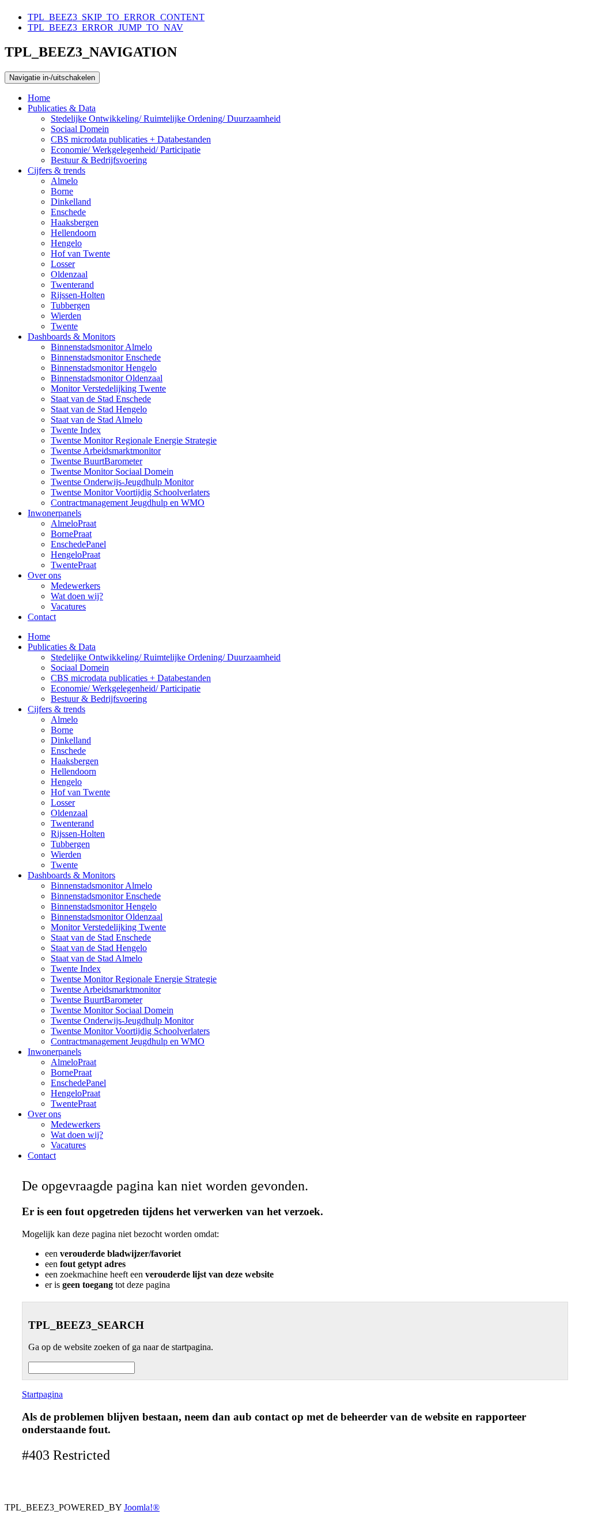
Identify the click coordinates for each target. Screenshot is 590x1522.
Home (39, 98)
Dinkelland (71, 201)
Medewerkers (75, 586)
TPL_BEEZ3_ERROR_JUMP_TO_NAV (105, 27)
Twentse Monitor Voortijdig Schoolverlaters (130, 492)
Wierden (66, 316)
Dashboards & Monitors (71, 336)
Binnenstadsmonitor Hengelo (104, 368)
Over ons (44, 575)
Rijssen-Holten (78, 295)
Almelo (64, 181)
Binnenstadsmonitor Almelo (101, 347)
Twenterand (72, 285)
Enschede (68, 212)
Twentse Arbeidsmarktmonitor (106, 451)
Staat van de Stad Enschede (101, 399)
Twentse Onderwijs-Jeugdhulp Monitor (122, 482)
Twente (64, 326)
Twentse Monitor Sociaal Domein (112, 471)
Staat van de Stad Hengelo (99, 409)
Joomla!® (142, 1507)
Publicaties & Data (62, 108)
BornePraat (71, 534)
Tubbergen (70, 305)
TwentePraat (73, 565)
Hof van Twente (80, 253)
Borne (62, 191)
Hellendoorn (73, 233)
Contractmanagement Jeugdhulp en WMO (128, 503)
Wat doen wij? (77, 596)
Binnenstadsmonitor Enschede (106, 357)
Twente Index (76, 430)
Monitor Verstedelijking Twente (108, 388)
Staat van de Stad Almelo (96, 419)
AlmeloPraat (73, 523)
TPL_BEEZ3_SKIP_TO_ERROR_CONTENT (116, 17)
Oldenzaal (69, 274)
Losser (63, 264)
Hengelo (66, 243)
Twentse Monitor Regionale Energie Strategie (134, 440)
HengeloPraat (75, 554)
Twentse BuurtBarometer (96, 461)
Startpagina (42, 1394)
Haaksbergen (75, 222)
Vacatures (68, 606)
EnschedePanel (78, 544)
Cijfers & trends (56, 170)
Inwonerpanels (54, 513)
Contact (42, 617)
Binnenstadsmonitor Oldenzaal (106, 378)
